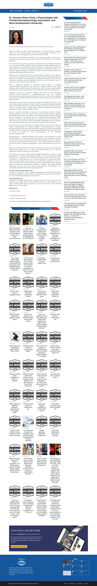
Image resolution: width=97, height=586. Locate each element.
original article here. (46, 201)
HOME (11, 11)
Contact (86, 583)
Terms (65, 583)
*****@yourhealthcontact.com (17, 195)
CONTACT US (35, 11)
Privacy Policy (72, 583)
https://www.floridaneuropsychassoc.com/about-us (25, 175)
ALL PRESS (27, 11)
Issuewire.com (35, 51)
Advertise (80, 583)
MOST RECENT (18, 11)
